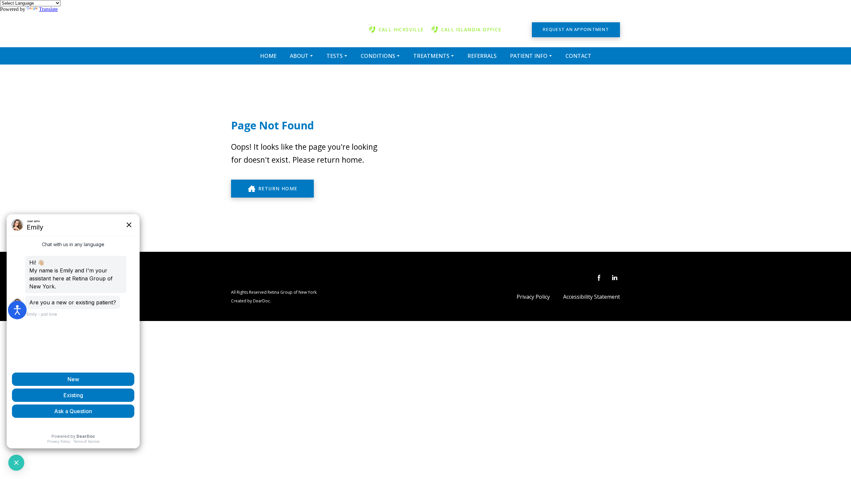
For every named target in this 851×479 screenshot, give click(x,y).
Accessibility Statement (591, 296)
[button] (396, 29)
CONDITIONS (378, 56)
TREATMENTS (431, 56)
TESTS (334, 56)
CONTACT (578, 56)
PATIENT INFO (528, 56)
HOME (268, 56)
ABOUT (299, 56)
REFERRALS (482, 56)
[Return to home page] (289, 30)
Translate (48, 9)
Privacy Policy (533, 296)
